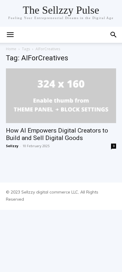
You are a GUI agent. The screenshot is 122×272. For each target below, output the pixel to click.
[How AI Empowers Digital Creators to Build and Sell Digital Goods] (61, 95)
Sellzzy (12, 146)
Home (11, 48)
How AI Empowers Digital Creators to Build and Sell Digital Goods (57, 134)
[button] (10, 35)
